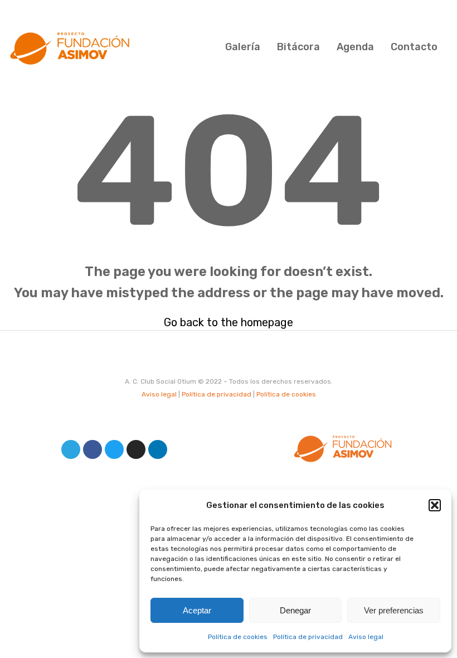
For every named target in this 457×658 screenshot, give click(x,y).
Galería (242, 47)
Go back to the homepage (228, 322)
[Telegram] (70, 449)
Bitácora (298, 47)
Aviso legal (365, 637)
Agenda (355, 47)
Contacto (414, 47)
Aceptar (197, 610)
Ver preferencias (394, 610)
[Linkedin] (157, 449)
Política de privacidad (308, 637)
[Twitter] (114, 449)
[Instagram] (136, 449)
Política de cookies (238, 637)
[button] (434, 505)
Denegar (295, 610)
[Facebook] (92, 449)
